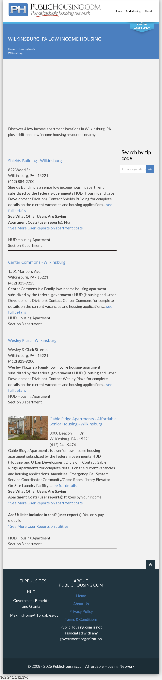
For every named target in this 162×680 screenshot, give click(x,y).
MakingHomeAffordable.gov (34, 615)
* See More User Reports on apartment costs (45, 228)
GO (150, 168)
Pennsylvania (27, 49)
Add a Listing (133, 11)
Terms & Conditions (81, 619)
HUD (31, 591)
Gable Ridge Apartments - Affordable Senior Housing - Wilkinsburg (83, 421)
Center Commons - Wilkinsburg (36, 262)
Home (118, 11)
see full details (64, 485)
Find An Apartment (142, 26)
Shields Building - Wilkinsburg (35, 160)
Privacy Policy (81, 611)
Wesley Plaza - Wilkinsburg (32, 340)
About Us (81, 603)
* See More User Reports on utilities (38, 526)
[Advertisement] (81, 92)
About (148, 11)
